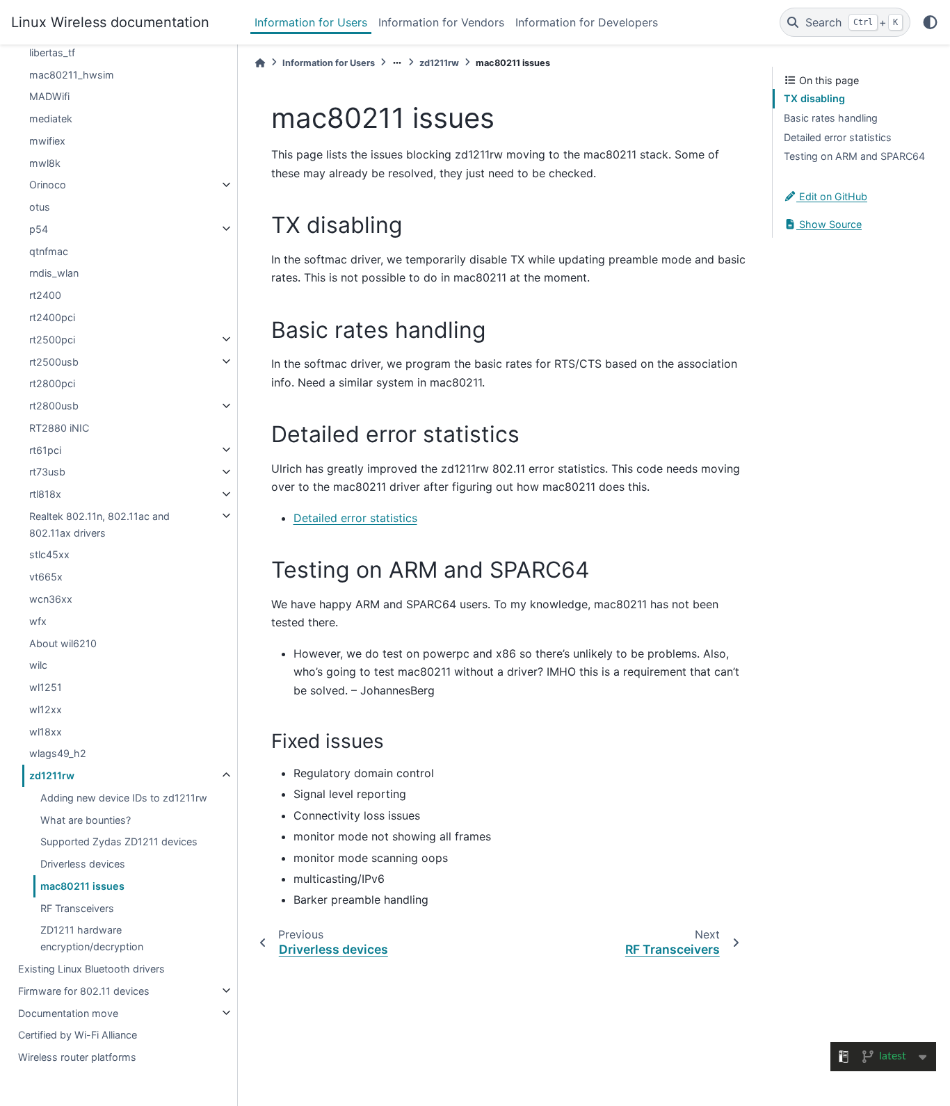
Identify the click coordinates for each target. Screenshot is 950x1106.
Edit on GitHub (831, 196)
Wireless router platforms (77, 1057)
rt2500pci (52, 339)
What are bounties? (85, 819)
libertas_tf (52, 52)
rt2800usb (54, 406)
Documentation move (68, 1012)
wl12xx (45, 709)
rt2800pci (52, 383)
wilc (38, 665)
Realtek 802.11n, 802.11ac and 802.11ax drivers (99, 524)
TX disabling (814, 98)
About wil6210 (63, 643)
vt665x (46, 577)
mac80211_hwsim (71, 74)
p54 (38, 228)
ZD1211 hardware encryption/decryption (91, 938)
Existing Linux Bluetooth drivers (91, 969)
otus (39, 207)
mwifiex (47, 140)
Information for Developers (586, 22)
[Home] (260, 63)
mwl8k (45, 162)
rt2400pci (52, 317)
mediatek (50, 118)
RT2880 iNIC (59, 427)
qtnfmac (48, 251)
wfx (38, 620)
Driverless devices (82, 864)
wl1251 (45, 687)
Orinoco (47, 184)
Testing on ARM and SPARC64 (854, 156)
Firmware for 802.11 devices (84, 990)
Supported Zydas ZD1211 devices (119, 841)
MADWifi (49, 96)
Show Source (829, 224)
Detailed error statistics (355, 518)
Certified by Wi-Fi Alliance (77, 1035)
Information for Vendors (441, 22)
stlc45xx (49, 554)
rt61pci (45, 449)
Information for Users (311, 22)
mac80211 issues (82, 885)
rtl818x (45, 494)
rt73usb (47, 472)
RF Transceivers (77, 907)
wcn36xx (50, 599)
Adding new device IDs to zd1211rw (123, 797)
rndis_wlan (54, 273)
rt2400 (45, 295)
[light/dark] (930, 22)
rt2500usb (54, 361)
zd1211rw (51, 775)
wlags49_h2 (57, 753)
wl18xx (45, 731)
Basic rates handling (831, 118)
